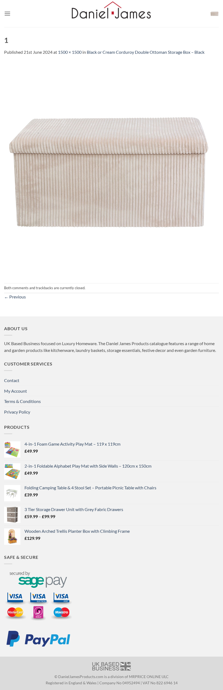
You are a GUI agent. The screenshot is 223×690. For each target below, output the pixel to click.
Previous (15, 296)
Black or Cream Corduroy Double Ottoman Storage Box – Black (146, 52)
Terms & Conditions (22, 401)
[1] (111, 168)
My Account (15, 390)
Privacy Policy (17, 411)
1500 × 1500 (70, 52)
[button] (7, 13)
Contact (11, 380)
